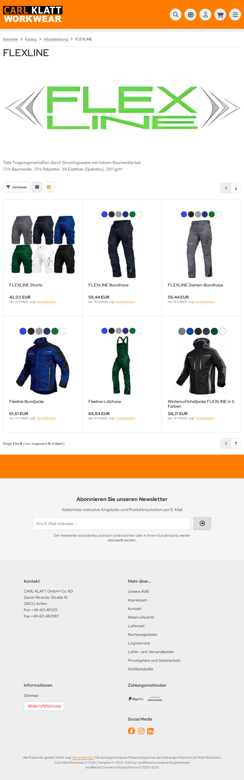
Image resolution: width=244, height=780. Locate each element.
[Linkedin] (150, 731)
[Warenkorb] (220, 15)
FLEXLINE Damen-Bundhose (195, 285)
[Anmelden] (205, 15)
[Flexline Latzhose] (121, 361)
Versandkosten (46, 302)
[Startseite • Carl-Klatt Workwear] (32, 21)
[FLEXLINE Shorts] (42, 244)
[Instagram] (141, 731)
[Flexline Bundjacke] (42, 361)
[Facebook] (131, 731)
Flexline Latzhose (104, 401)
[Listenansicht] (49, 187)
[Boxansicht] (37, 187)
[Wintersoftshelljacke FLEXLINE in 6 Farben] (201, 361)
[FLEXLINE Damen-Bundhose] (201, 244)
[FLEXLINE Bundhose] (121, 244)
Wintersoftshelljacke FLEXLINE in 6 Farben (201, 404)
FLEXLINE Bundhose (108, 285)
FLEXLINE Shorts (26, 285)
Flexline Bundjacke (26, 401)
